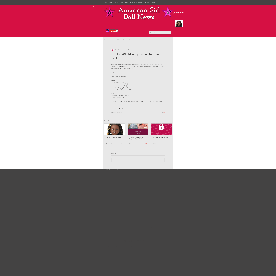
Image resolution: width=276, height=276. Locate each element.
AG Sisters (131, 40)
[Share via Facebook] (112, 108)
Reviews (112, 40)
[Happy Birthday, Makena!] (114, 129)
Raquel (124, 40)
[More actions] (164, 50)
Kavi (148, 40)
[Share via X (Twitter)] (115, 108)
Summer (138, 40)
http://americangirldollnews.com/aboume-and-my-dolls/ (119, 246)
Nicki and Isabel (155, 40)
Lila (144, 40)
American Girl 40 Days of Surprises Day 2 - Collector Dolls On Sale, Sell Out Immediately (137, 138)
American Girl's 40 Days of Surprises (160, 138)
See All (170, 120)
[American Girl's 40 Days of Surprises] (161, 129)
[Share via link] (122, 108)
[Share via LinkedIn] (119, 108)
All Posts (106, 40)
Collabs (118, 40)
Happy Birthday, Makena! (113, 137)
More (163, 40)
